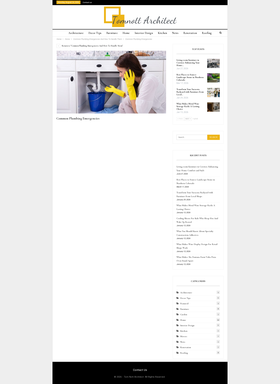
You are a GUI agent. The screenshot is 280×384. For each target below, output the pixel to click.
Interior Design (144, 33)
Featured (184, 303)
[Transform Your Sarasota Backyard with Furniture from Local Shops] (213, 92)
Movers (183, 336)
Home (126, 33)
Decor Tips (95, 33)
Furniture (112, 33)
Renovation (190, 33)
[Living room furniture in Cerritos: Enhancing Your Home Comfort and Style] (213, 63)
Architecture (75, 33)
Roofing (207, 33)
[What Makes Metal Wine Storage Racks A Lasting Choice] (213, 107)
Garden (183, 314)
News (175, 33)
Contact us (87, 2)
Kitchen (162, 33)
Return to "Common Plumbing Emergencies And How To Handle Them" (92, 46)
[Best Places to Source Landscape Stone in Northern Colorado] (213, 78)
